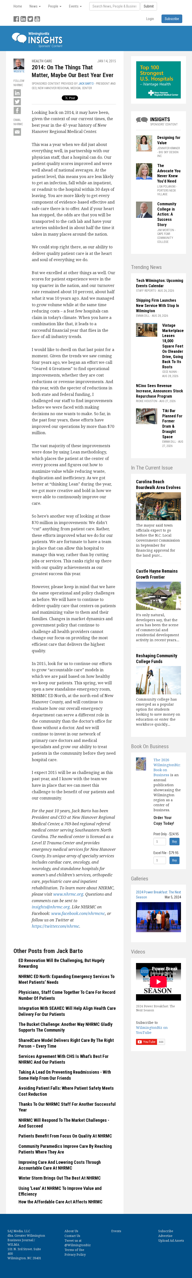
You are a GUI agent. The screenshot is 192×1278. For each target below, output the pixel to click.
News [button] (34, 6)
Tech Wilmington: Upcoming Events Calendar (159, 283)
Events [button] (74, 6)
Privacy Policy (75, 1254)
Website (19, 71)
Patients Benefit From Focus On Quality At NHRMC (65, 1136)
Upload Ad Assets (171, 1240)
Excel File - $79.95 (166, 853)
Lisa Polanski (166, 186)
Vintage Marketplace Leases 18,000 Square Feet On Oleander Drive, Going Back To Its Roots (173, 346)
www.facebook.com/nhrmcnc (78, 913)
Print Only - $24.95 (166, 834)
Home (18, 6)
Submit (149, 6)
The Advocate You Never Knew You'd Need (168, 173)
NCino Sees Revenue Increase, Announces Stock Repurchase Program (159, 391)
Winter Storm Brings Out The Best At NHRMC (59, 1178)
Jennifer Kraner (168, 148)
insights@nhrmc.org (51, 907)
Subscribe (165, 1231)
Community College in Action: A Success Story (166, 214)
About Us (71, 1231)
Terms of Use (74, 1250)
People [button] (53, 6)
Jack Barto (86, 83)
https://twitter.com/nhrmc (55, 926)
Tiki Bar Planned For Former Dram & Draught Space (172, 423)
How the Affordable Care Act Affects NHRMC (60, 1201)
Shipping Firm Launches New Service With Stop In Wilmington (157, 305)
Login (150, 19)
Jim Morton (165, 230)
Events (116, 1231)
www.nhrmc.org (68, 894)
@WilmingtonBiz (77, 1245)
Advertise (165, 1236)
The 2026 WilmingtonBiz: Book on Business (167, 767)
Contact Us (72, 1236)
